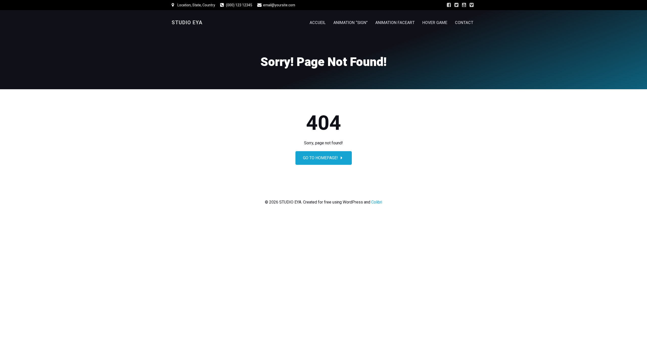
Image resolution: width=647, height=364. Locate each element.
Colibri (376, 202)
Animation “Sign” (350, 23)
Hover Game (434, 23)
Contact (464, 23)
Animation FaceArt (395, 23)
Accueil (318, 23)
